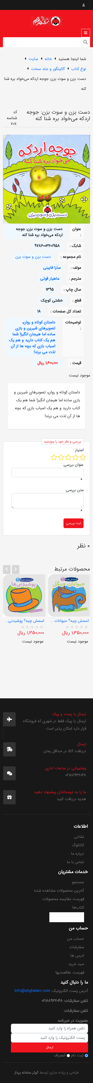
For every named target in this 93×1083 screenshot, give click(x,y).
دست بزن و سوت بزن (33, 257)
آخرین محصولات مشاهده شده (59, 890)
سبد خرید (76, 964)
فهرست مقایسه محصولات (63, 899)
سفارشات (76, 947)
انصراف (59, 1055)
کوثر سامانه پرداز (26, 1073)
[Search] (85, 42)
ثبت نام (77, 1055)
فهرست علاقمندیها (69, 972)
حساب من (75, 939)
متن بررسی (75, 490)
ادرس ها (77, 955)
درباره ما (77, 853)
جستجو (78, 882)
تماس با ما (75, 862)
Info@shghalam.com (32, 991)
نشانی (79, 837)
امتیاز (79, 450)
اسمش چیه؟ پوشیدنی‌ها (24, 621)
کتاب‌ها (78, 907)
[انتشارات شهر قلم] (47, 20)
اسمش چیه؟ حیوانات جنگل (69, 621)
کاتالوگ (78, 845)
